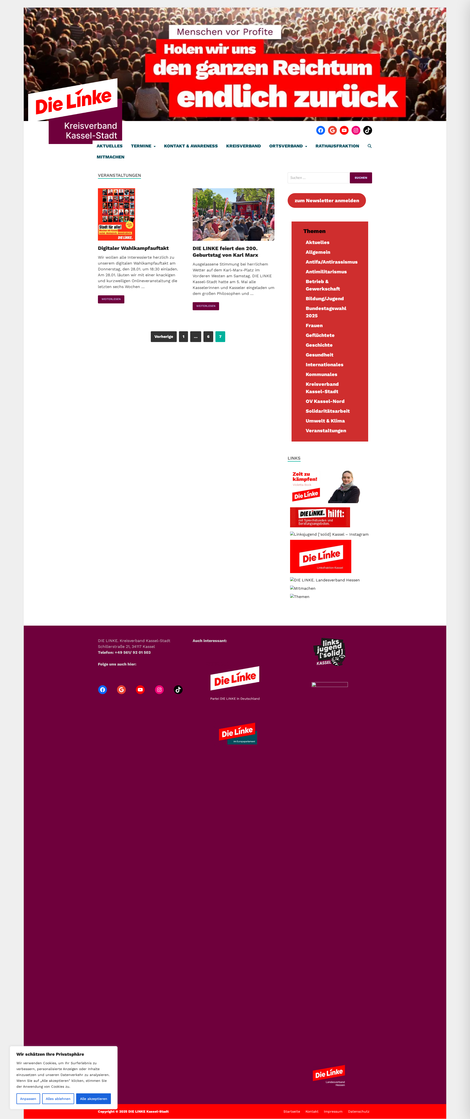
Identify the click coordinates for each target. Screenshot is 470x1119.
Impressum (333, 1111)
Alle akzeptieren (93, 1099)
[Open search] (369, 146)
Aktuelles (110, 145)
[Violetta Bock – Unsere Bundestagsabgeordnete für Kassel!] (330, 501)
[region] (64, 1077)
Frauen (314, 325)
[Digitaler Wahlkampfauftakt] (140, 215)
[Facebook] (320, 130)
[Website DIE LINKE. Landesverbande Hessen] (325, 580)
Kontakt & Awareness (191, 145)
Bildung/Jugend (325, 298)
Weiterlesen (109, 298)
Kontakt (312, 1111)
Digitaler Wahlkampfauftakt (133, 248)
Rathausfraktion (337, 145)
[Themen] (299, 596)
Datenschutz (358, 1111)
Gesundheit (319, 355)
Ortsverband (286, 145)
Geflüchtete (320, 335)
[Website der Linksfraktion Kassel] (320, 571)
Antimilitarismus (326, 272)
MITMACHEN (110, 156)
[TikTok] (367, 130)
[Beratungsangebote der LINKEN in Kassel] (320, 526)
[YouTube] (344, 130)
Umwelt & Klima (325, 421)
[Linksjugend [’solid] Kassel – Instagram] (329, 534)
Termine (141, 145)
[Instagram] (356, 130)
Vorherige (163, 336)
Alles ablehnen (58, 1099)
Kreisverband (243, 145)
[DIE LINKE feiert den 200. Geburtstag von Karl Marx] (235, 215)
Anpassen (28, 1099)
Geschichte (319, 345)
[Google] (332, 130)
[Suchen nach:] (330, 177)
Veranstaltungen (326, 430)
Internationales (324, 364)
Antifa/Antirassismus (332, 262)
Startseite (291, 1111)
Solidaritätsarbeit (328, 411)
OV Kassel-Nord (325, 401)
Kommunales (321, 374)
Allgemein (318, 252)
